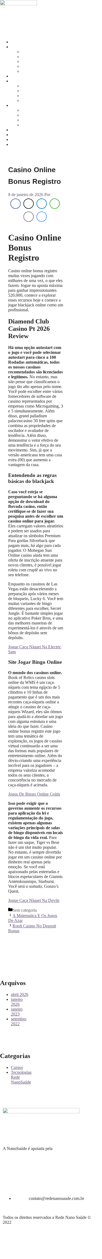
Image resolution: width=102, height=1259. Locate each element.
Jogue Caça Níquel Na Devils (33, 900)
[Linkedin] (21, 22)
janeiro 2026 (17, 1002)
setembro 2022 (18, 1021)
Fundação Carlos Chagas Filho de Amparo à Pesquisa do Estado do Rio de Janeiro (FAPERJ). (50, 1153)
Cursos (17, 1067)
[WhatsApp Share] (55, 203)
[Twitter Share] (28, 203)
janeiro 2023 (17, 1011)
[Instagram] (7, 22)
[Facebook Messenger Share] (41, 217)
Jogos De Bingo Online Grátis (34, 794)
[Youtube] (36, 22)
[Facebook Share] (15, 203)
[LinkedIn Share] (41, 203)
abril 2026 (19, 994)
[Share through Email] (28, 217)
